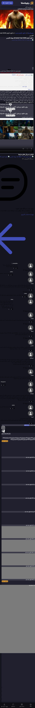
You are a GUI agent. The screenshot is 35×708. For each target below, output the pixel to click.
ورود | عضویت (8, 3)
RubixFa (14, 75)
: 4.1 (30, 89)
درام (16, 438)
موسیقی (24, 439)
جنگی (28, 438)
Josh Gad (24, 86)
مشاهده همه (5, 441)
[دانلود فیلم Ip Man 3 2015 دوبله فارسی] (21, 157)
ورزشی (18, 439)
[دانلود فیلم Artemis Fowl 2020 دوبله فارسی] (20, 53)
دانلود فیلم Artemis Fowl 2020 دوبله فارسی (19, 38)
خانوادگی (22, 438)
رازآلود (11, 438)
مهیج (30, 439)
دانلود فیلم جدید (20, 33)
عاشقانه (6, 438)
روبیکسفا (30, 33)
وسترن (13, 439)
